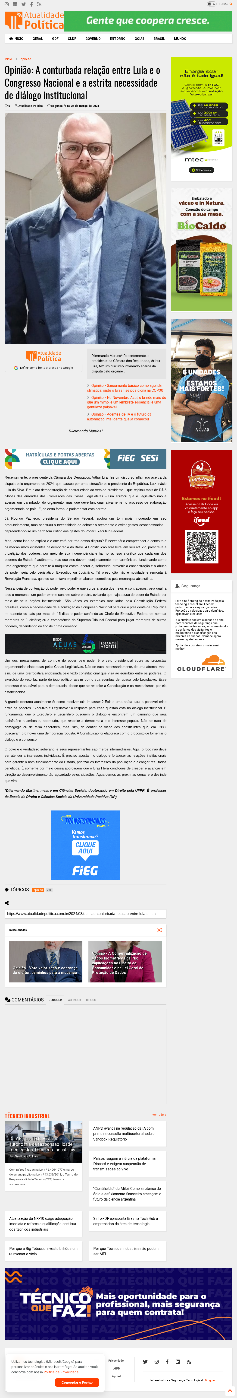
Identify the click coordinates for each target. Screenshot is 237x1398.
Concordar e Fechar (77, 1382)
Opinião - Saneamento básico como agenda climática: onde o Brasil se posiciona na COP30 (125, 388)
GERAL (38, 39)
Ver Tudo (158, 1114)
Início (8, 59)
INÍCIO (18, 39)
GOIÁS (139, 39)
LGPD (116, 1368)
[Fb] (31, 4)
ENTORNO (117, 39)
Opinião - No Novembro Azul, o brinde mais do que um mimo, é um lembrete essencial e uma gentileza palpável (126, 402)
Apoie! (116, 1376)
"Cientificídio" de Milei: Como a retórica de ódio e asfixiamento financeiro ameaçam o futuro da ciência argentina (127, 1193)
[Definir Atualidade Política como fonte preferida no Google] (43, 356)
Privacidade (116, 1360)
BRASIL (159, 39)
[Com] (189, 1362)
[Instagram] (7, 4)
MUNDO (180, 39)
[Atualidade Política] (34, 27)
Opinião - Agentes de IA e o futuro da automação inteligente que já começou (119, 416)
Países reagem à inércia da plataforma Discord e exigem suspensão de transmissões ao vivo (124, 1163)
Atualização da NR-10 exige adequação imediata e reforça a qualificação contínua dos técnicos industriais (42, 1223)
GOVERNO (93, 39)
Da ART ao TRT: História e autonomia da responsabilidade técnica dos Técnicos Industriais (42, 1144)
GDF (55, 39)
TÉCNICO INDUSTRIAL (27, 1116)
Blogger (210, 1380)
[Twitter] (23, 4)
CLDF (72, 39)
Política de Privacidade (61, 1372)
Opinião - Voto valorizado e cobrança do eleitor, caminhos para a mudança (45, 970)
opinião (26, 59)
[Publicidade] (85, 644)
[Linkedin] (15, 4)
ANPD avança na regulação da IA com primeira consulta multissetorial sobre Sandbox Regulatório (124, 1133)
